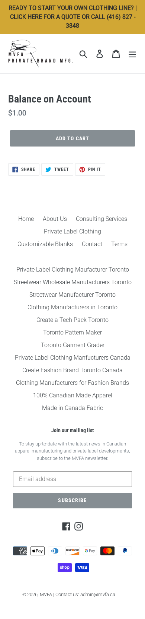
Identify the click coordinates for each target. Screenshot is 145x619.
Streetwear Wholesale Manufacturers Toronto (73, 282)
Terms (119, 244)
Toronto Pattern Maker (72, 332)
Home (26, 218)
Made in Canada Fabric (72, 407)
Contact (92, 244)
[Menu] (132, 54)
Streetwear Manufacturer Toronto (72, 294)
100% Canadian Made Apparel (72, 395)
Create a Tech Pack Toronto (72, 319)
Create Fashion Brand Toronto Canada (72, 370)
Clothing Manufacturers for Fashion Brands (72, 382)
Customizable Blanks (45, 244)
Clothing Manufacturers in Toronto (72, 307)
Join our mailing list (72, 430)
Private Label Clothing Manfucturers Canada (72, 357)
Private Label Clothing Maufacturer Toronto (72, 269)
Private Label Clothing (72, 231)
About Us (55, 218)
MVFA (46, 594)
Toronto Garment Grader (72, 345)
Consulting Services (101, 218)
